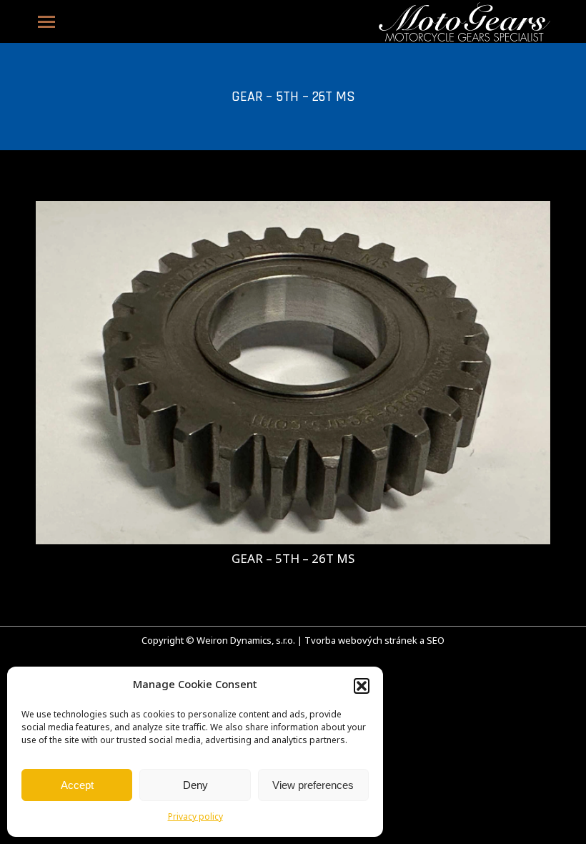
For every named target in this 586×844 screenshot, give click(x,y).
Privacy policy (195, 817)
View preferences (313, 785)
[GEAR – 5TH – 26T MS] (293, 372)
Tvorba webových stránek (360, 641)
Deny (195, 785)
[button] (361, 686)
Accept (77, 785)
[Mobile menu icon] (46, 21)
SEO (436, 641)
